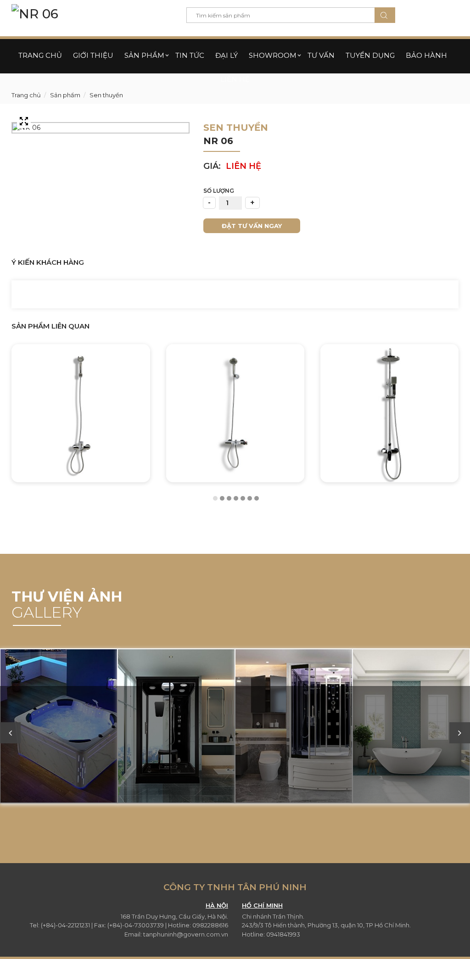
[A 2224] (80, 413)
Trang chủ (40, 55)
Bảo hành (426, 55)
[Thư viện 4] (411, 726)
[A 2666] (235, 413)
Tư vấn (321, 55)
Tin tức (189, 55)
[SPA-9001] (58, 726)
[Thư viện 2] (293, 726)
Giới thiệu (93, 55)
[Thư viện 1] (176, 726)
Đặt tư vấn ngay (252, 225)
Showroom (273, 55)
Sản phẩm (144, 55)
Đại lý (226, 55)
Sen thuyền (105, 95)
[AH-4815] (389, 413)
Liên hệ (235, 79)
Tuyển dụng (370, 55)
